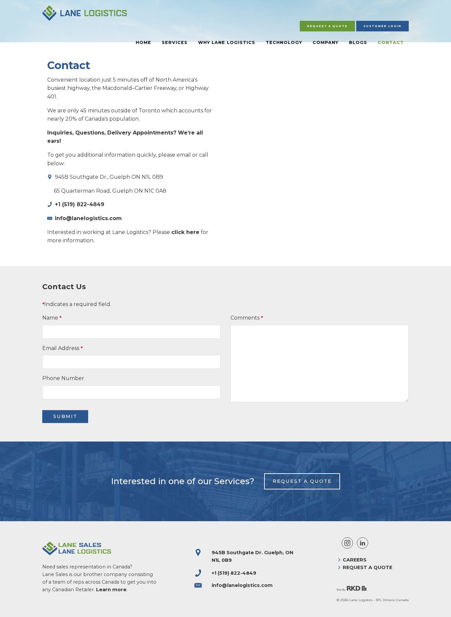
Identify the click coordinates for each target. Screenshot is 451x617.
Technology (284, 42)
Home (143, 42)
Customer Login (382, 26)
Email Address (60, 348)
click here (185, 232)
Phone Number (63, 378)
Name (50, 318)
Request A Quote (327, 26)
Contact (391, 42)
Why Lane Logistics (226, 42)
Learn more (111, 590)
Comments (245, 318)
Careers (354, 560)
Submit (65, 416)
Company (325, 42)
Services (175, 42)
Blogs (358, 42)
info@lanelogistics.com (88, 218)
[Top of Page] (439, 605)
